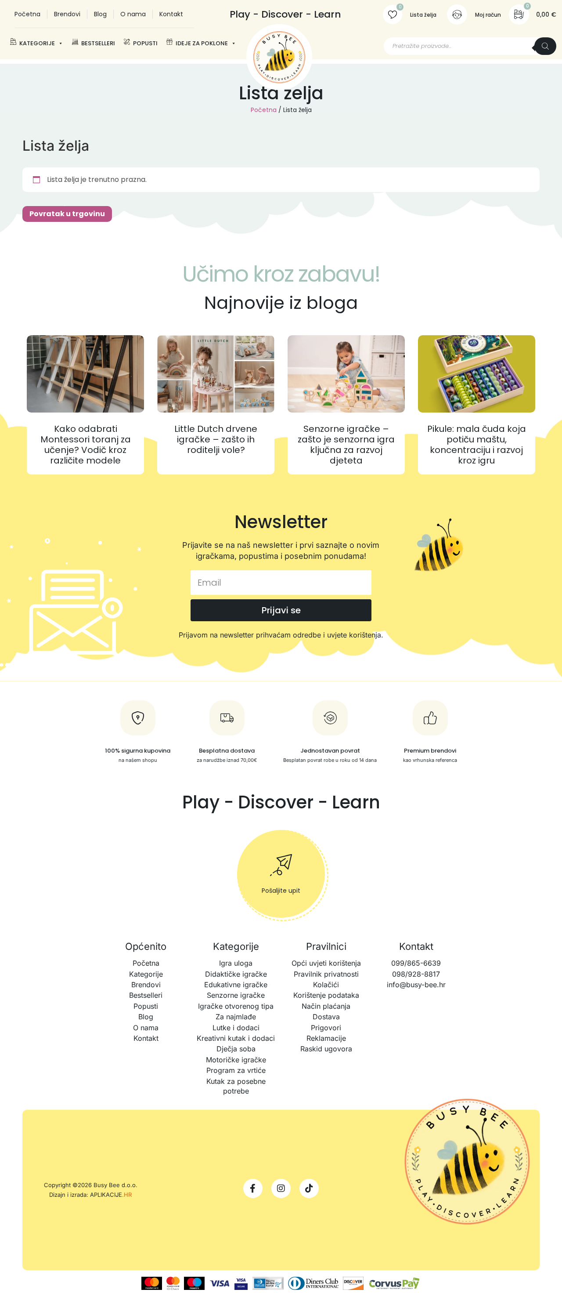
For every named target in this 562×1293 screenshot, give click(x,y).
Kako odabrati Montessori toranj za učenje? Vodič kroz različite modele (85, 445)
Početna (264, 109)
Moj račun (488, 14)
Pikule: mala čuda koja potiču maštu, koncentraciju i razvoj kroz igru (476, 445)
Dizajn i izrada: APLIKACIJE (90, 1194)
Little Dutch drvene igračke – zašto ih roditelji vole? (215, 439)
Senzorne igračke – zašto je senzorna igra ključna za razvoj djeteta (346, 445)
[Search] (545, 46)
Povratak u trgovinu (67, 214)
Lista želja (423, 14)
